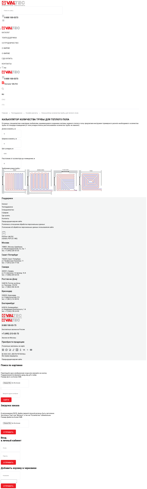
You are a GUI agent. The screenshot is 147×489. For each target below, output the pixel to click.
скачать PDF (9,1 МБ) (9, 238)
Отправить (8, 432)
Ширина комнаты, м (9, 139)
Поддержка (7, 198)
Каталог (6, 32)
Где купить (7, 58)
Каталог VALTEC (11, 84)
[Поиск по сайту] (3, 68)
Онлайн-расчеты (32, 113)
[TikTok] (13, 350)
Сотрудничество (10, 43)
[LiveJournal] (10, 350)
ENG (3, 100)
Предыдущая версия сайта (12, 221)
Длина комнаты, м (9, 129)
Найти (6, 400)
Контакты (7, 64)
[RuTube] (17, 350)
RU (5, 68)
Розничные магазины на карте (13, 346)
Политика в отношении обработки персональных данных (23, 224)
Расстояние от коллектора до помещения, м (18, 158)
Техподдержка (9, 38)
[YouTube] (31, 350)
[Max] (6, 350)
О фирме (6, 48)
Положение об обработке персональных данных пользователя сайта (28, 227)
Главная (5, 113)
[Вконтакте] (24, 350)
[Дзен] (27, 350)
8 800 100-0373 (11, 17)
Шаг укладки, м (7, 149)
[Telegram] (3, 350)
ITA (3, 105)
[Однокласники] (20, 350)
